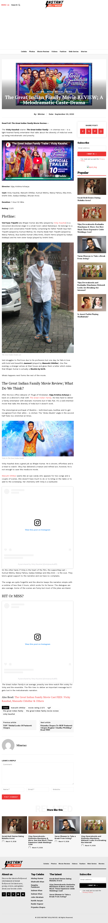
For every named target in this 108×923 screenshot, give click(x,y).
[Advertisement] (54, 29)
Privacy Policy (88, 892)
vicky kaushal (9, 714)
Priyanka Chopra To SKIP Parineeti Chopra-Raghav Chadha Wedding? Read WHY (56, 727)
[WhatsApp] (101, 131)
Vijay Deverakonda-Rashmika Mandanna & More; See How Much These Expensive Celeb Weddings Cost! (90, 228)
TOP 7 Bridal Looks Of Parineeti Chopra (17, 726)
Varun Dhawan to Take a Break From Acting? (91, 257)
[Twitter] (88, 131)
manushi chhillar (18, 708)
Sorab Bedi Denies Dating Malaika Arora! (88, 199)
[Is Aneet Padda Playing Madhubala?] (91, 302)
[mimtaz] (8, 745)
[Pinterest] (94, 131)
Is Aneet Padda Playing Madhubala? (87, 315)
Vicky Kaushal (60, 223)
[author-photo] (3, 841)
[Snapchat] (23, 894)
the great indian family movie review (42, 711)
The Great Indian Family (40, 398)
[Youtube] (18, 894)
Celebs (40, 92)
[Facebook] (82, 131)
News (68, 92)
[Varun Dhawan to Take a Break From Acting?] (91, 244)
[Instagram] (9, 894)
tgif (49, 708)
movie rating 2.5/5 (36, 708)
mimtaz (41, 114)
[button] (16, 4)
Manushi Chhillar (9, 476)
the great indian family (13, 711)
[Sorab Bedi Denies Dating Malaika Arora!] (91, 186)
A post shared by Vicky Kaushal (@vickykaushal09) (37, 564)
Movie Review (55, 92)
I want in (90, 154)
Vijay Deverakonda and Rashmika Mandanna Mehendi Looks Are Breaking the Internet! (91, 286)
